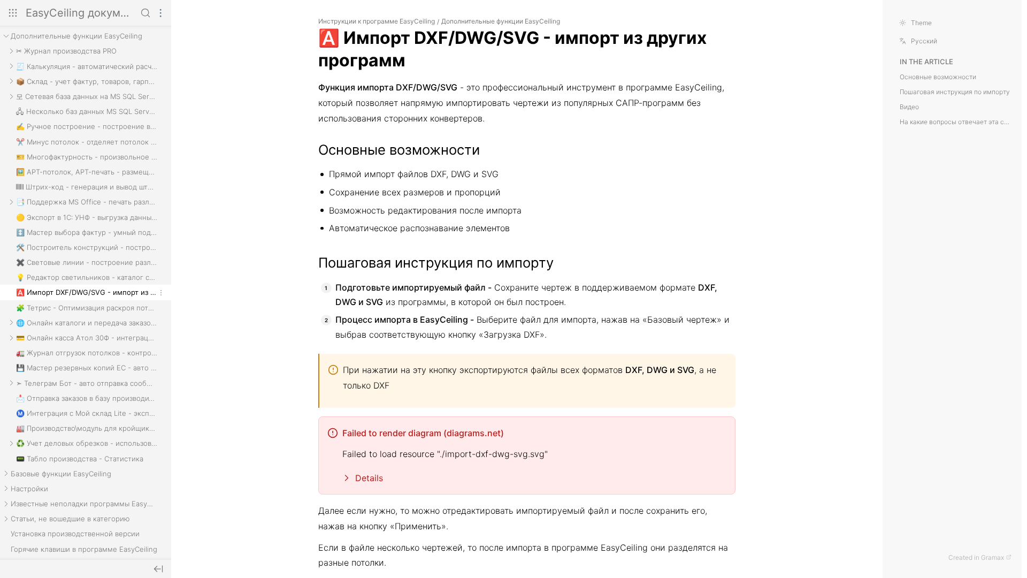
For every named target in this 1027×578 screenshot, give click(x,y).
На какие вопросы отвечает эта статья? (955, 122)
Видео (909, 107)
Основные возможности (938, 77)
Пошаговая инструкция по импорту (955, 92)
